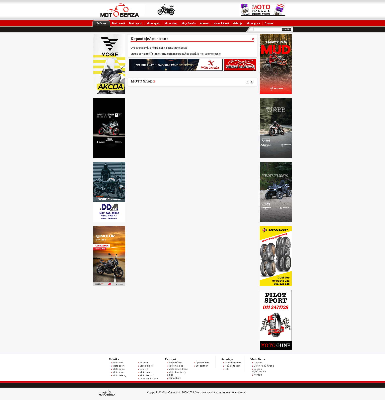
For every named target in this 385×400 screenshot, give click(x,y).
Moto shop (171, 23)
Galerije (237, 23)
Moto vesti (118, 23)
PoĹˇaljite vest (232, 366)
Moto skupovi (147, 375)
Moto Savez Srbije (178, 369)
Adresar (204, 23)
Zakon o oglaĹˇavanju (259, 370)
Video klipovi (221, 23)
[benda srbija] (276, 221)
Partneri (170, 359)
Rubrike (114, 359)
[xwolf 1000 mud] (109, 92)
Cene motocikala (149, 378)
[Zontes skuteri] (276, 156)
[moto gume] (276, 285)
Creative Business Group (233, 392)
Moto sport (135, 23)
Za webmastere (233, 362)
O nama (268, 23)
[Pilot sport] (276, 349)
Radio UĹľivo (175, 362)
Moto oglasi (153, 23)
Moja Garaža (189, 23)
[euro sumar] (109, 156)
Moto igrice (253, 23)
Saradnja (227, 359)
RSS (227, 369)
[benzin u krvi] (240, 69)
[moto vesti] (263, 14)
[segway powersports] (276, 92)
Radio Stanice (176, 366)
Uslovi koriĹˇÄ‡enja (264, 366)
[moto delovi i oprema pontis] (109, 220)
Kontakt (258, 375)
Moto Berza (257, 359)
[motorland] (109, 284)
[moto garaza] (176, 69)
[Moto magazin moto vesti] (192, 14)
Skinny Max (174, 378)
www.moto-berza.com (108, 393)
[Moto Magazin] (119, 10)
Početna (101, 23)
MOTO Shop (141, 81)
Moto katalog (119, 375)
